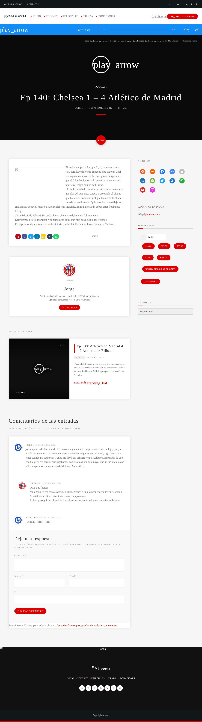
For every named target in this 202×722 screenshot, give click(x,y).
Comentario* (20, 555)
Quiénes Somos (13, 4)
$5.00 (147, 257)
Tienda (88, 16)
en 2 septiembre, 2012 (49, 483)
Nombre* (18, 576)
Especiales (70, 16)
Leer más (90, 383)
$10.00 (148, 246)
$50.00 (180, 246)
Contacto (33, 4)
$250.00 (163, 257)
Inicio (37, 16)
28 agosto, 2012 (95, 357)
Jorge (79, 108)
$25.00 (164, 246)
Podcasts (140, 41)
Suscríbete (182, 16)
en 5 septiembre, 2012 (49, 517)
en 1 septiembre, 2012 (43, 445)
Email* (72, 576)
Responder (118, 445)
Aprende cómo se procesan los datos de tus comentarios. (86, 625)
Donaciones (106, 16)
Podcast (52, 16)
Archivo (69, 307)
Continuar (150, 281)
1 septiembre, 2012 (100, 108)
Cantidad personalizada (160, 269)
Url (15, 592)
